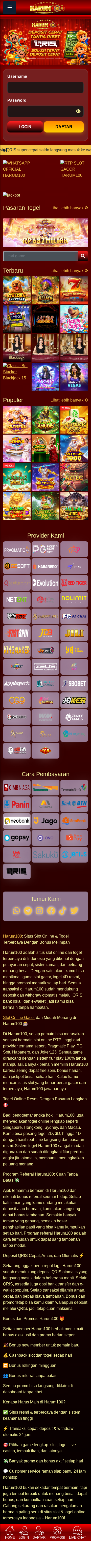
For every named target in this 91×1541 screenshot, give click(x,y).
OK (46, 791)
